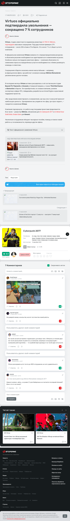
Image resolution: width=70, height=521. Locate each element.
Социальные (13, 465)
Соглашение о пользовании (56, 477)
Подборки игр (28, 471)
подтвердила (10, 44)
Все (4, 460)
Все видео (5, 478)
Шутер (43, 238)
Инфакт (42, 478)
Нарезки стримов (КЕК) (21, 507)
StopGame (34, 500)
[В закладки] (32, 433)
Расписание (6, 507)
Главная (7, 11)
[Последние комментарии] (59, 3)
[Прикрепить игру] (52, 399)
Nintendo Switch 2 (8, 462)
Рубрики (12, 478)
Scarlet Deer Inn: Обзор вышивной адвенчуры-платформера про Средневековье (15, 438)
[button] (10, 306)
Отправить (11, 399)
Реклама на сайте (57, 465)
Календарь (13, 493)
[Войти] (63, 3)
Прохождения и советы (8, 487)
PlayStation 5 (22, 460)
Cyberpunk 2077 (32, 231)
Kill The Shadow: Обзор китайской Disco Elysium (50, 437)
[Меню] (67, 3)
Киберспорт (25, 465)
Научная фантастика (61, 238)
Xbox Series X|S (13, 460)
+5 (30, 500)
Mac (35, 236)
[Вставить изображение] (56, 399)
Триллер (34, 240)
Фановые (20, 462)
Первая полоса (14, 471)
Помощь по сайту (57, 469)
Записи (12, 507)
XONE (44, 236)
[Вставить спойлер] (62, 399)
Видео (4, 475)
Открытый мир (50, 238)
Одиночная (44, 240)
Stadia (54, 236)
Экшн (33, 238)
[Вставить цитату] (59, 399)
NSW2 (58, 236)
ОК (65, 516)
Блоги (4, 497)
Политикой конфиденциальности (16, 518)
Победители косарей (22, 500)
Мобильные (5, 465)
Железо (32, 465)
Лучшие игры (6, 493)
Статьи (5, 469)
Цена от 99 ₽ (25, 254)
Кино (19, 465)
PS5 (41, 236)
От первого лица (53, 240)
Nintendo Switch (31, 460)
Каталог (20, 493)
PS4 (38, 236)
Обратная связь (56, 472)
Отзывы (34, 493)
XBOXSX (49, 236)
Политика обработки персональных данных (58, 482)
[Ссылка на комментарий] (63, 278)
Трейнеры (22, 487)
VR (15, 462)
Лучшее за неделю (11, 500)
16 (65, 442)
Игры (4, 491)
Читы (17, 487)
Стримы (5, 504)
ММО (44, 462)
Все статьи (5, 471)
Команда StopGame (57, 461)
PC (33, 236)
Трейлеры (5, 480)
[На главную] (10, 3)
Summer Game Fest (36, 462)
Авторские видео (34, 478)
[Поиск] (55, 3)
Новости (13, 11)
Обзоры (21, 471)
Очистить (49, 253)
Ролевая (38, 238)
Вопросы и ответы (57, 458)
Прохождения (7, 484)
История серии (24, 478)
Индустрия (14, 177)
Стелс (39, 240)
